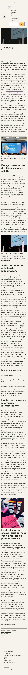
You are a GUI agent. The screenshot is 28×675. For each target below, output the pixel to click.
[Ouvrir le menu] (4, 16)
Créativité (7, 653)
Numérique (7, 660)
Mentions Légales (9, 669)
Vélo (5, 657)
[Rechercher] (21, 24)
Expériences (7, 659)
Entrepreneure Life (6, 632)
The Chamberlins (19, 257)
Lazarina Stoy (17, 87)
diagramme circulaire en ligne (10, 347)
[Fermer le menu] (9, 7)
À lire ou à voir (8, 651)
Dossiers (6, 667)
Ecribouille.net (14, 3)
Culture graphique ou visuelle (12, 655)
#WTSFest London (6, 257)
